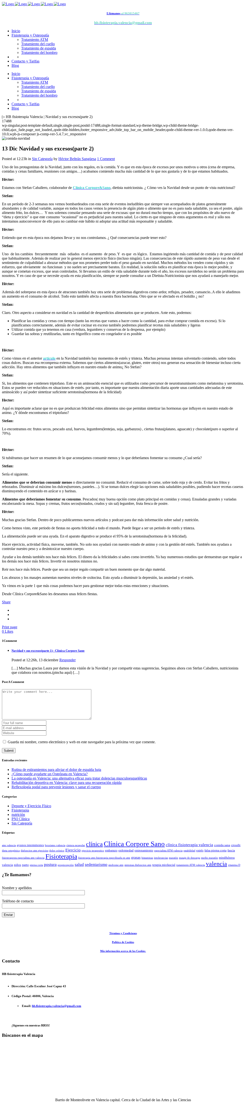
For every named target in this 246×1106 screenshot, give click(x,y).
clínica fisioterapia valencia (189, 845)
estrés (199, 850)
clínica (94, 844)
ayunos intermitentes (30, 845)
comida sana (222, 845)
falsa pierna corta (215, 850)
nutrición (18, 814)
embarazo (111, 850)
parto (25, 865)
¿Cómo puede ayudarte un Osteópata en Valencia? (50, 774)
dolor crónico (56, 850)
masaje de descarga (189, 857)
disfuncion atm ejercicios (34, 850)
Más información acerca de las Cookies (123, 951)
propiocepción (66, 865)
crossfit (235, 845)
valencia (216, 863)
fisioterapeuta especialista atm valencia (23, 857)
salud (79, 864)
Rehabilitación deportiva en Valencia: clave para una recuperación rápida (67, 783)
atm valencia (9, 845)
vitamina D (234, 865)
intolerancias (161, 857)
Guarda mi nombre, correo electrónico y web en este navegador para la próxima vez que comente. (82, 742)
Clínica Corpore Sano (134, 844)
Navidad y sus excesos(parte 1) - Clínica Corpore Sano (48, 650)
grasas (136, 857)
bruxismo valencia (55, 845)
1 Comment (106, 159)
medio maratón (209, 857)
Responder (67, 660)
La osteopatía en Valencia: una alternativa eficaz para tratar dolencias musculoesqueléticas (79, 778)
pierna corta (36, 865)
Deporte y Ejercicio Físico (31, 806)
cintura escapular (75, 845)
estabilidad (189, 850)
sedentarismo (96, 864)
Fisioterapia (20, 810)
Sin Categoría (42, 159)
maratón (173, 857)
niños (17, 865)
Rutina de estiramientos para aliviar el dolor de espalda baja (56, 770)
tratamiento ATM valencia (190, 865)
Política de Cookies (123, 942)
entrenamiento (144, 850)
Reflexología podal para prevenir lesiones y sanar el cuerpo (56, 787)
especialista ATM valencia (168, 850)
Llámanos (113, 13)
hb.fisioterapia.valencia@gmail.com (56, 1006)
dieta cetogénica (11, 850)
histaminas (147, 857)
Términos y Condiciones (123, 933)
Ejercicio (73, 850)
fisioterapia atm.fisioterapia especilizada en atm (104, 857)
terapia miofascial (163, 865)
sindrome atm (115, 865)
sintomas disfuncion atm (137, 865)
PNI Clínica (21, 819)
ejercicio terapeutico (93, 850)
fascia (231, 850)
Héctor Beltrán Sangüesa (77, 159)
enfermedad (126, 850)
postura (50, 864)
